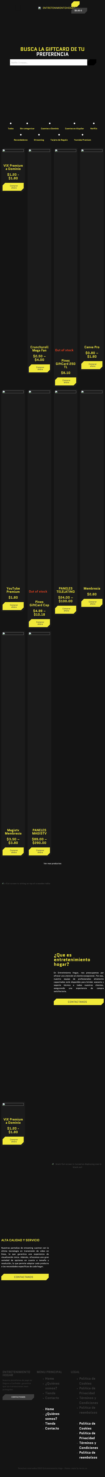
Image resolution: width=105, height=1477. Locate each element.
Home (49, 1378)
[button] (17, 7)
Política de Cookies (87, 1381)
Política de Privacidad (87, 1390)
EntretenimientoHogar (59, 8)
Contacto (52, 1398)
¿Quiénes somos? (52, 1386)
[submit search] (91, 62)
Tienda (50, 1393)
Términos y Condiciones (88, 1400)
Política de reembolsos (88, 1410)
